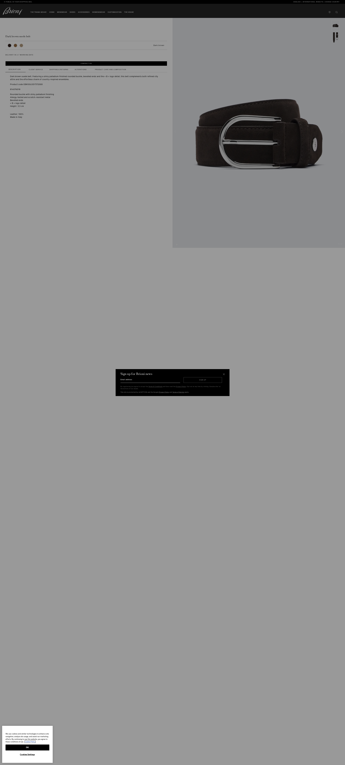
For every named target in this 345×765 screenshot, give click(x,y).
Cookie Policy (30, 742)
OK (27, 747)
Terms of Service (178, 392)
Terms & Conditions (156, 386)
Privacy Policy (181, 386)
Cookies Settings (27, 755)
